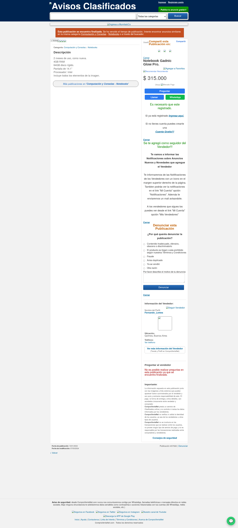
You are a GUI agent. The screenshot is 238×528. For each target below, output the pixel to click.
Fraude (150, 256)
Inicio (77, 519)
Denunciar (183, 445)
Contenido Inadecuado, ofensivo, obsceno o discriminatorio (163, 244)
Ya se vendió (153, 264)
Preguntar (164, 91)
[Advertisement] (119, 475)
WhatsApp (175, 97)
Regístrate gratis (176, 2)
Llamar (154, 97)
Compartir (181, 41)
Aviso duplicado (155, 260)
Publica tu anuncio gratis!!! (173, 9)
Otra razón (152, 268)
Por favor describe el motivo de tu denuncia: (164, 271)
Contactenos (93, 519)
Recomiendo (162, 71)
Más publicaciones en (96, 83)
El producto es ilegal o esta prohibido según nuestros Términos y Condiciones (166, 251)
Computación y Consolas (93, 34)
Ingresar (162, 2)
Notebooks (113, 34)
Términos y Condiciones (126, 519)
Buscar (177, 16)
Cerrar (146, 57)
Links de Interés (108, 519)
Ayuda (83, 519)
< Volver (54, 40)
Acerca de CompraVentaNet (151, 519)
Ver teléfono (150, 342)
